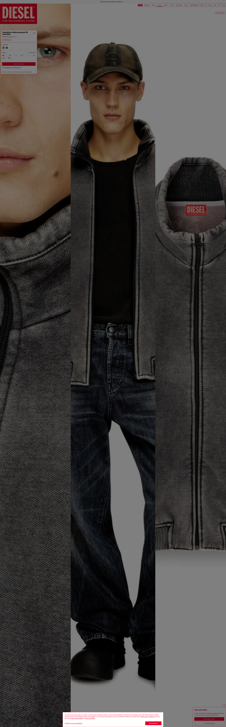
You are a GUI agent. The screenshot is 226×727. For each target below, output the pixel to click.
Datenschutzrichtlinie (77, 718)
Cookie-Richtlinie (90, 718)
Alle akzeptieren (153, 723)
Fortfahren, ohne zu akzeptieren (73, 723)
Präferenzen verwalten (147, 716)
